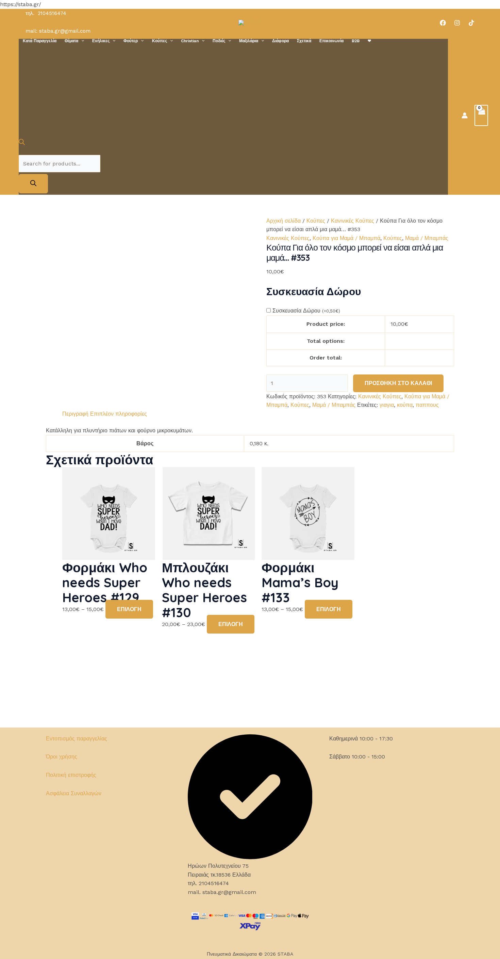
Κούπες (159, 41)
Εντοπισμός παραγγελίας (76, 738)
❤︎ (369, 41)
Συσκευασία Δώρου (306, 310)
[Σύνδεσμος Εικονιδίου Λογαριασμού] (465, 115)
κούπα (405, 405)
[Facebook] (443, 23)
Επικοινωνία (331, 41)
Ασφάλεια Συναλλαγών (73, 793)
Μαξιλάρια (248, 41)
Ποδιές (219, 41)
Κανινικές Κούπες (352, 221)
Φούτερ (130, 41)
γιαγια (387, 405)
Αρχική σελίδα (283, 221)
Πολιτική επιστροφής (71, 775)
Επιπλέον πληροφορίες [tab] (118, 414)
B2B (356, 41)
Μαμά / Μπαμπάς (426, 238)
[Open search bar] (22, 143)
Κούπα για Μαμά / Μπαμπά (346, 238)
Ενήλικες (101, 41)
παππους (427, 405)
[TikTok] (471, 23)
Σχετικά (304, 41)
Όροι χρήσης (61, 756)
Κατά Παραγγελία (39, 41)
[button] (81, 41)
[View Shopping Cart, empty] (481, 115)
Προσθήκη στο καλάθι (398, 383)
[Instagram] (457, 23)
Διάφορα (280, 41)
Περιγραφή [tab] (75, 414)
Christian (190, 41)
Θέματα (71, 41)
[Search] (33, 183)
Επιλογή (129, 609)
